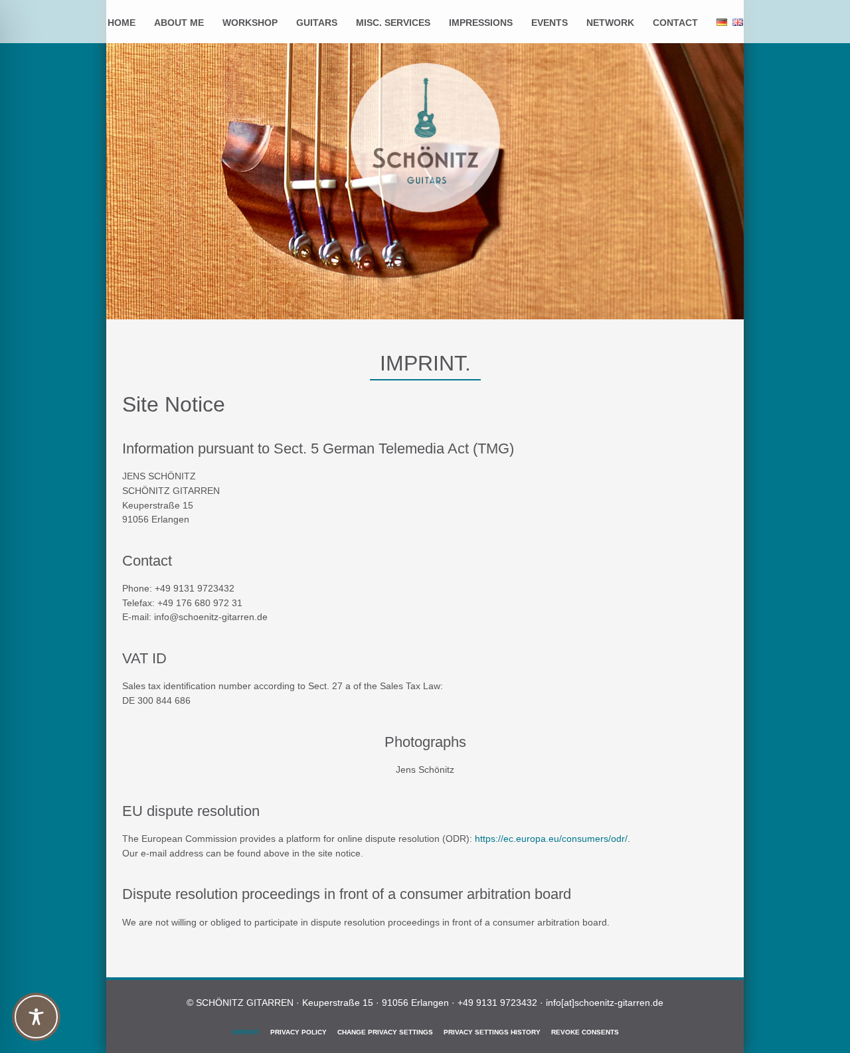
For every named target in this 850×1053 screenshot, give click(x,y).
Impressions (481, 22)
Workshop (250, 22)
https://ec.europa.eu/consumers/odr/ (551, 838)
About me (179, 22)
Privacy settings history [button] (492, 1032)
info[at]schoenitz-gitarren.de (604, 1002)
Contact (675, 22)
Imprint (246, 1032)
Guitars (316, 22)
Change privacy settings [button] (385, 1032)
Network (610, 22)
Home (121, 22)
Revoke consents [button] (585, 1032)
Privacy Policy (298, 1032)
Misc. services (393, 22)
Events (549, 22)
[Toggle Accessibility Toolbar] (36, 1017)
